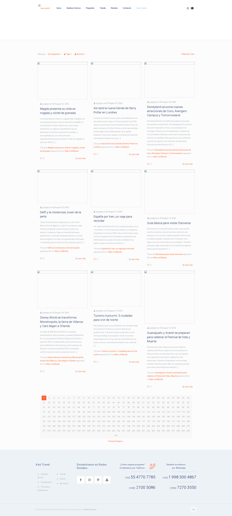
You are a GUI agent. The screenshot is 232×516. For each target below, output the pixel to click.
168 (128, 421)
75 (114, 407)
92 (49, 412)
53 (153, 402)
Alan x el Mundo (71, 151)
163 (103, 421)
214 (59, 431)
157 (73, 421)
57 (173, 402)
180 (188, 421)
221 (93, 431)
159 (83, 421)
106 (118, 412)
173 (153, 421)
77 (123, 407)
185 (64, 426)
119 (183, 412)
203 (153, 426)
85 (163, 407)
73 (104, 407)
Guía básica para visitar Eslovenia (169, 223)
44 (109, 402)
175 (163, 421)
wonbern (46, 104)
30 (188, 398)
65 (64, 407)
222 (98, 431)
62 (49, 407)
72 (99, 407)
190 (88, 426)
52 (148, 402)
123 (54, 417)
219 (83, 431)
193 (103, 426)
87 (173, 407)
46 (118, 402)
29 (183, 398)
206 (168, 426)
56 (168, 402)
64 (59, 407)
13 (104, 398)
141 (143, 417)
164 (108, 421)
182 (49, 426)
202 (148, 426)
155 (64, 421)
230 (138, 431)
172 (148, 421)
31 (44, 402)
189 (83, 426)
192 (98, 426)
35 (64, 402)
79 (133, 407)
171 (143, 421)
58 (178, 402)
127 (73, 417)
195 (113, 426)
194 (108, 426)
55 (163, 402)
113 (153, 412)
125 (64, 417)
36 (69, 402)
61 (44, 407)
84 (158, 407)
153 (54, 421)
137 (123, 417)
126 (68, 417)
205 (163, 426)
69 (84, 407)
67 (74, 407)
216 (68, 431)
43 (104, 402)
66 (69, 407)
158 (78, 421)
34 (59, 402)
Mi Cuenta (64, 483)
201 (143, 426)
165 (113, 421)
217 (73, 431)
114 (158, 412)
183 (54, 426)
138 (128, 417)
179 (183, 421)
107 (123, 412)
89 (183, 407)
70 (89, 407)
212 (49, 431)
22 (148, 398)
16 (118, 398)
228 (128, 431)
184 (59, 426)
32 (49, 402)
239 (183, 431)
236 (168, 431)
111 (143, 412)
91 (44, 412)
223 (103, 431)
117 (173, 412)
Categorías (54, 54)
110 (138, 412)
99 (84, 412)
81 (143, 407)
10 (89, 398)
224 (108, 431)
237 (173, 431)
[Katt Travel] (44, 8)
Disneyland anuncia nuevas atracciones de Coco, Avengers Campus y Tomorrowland (167, 111)
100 (88, 412)
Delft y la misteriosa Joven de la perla (63, 248)
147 (173, 417)
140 (138, 417)
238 (178, 431)
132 (98, 417)
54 (158, 402)
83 (153, 407)
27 (173, 398)
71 (94, 407)
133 (103, 417)
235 (163, 431)
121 (44, 417)
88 (178, 407)
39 (84, 402)
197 (123, 426)
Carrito (63, 479)
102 (98, 412)
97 (74, 412)
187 (73, 426)
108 (128, 412)
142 (148, 417)
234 (158, 431)
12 (99, 398)
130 (88, 417)
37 (74, 402)
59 (183, 402)
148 (178, 417)
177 (173, 421)
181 (44, 426)
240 (188, 431)
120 (188, 412)
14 (109, 398)
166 (118, 421)
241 (116, 435)
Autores (80, 54)
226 (118, 431)
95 (64, 412)
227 (123, 431)
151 (44, 421)
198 (128, 426)
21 (143, 398)
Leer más (82, 158)
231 (143, 431)
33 (54, 402)
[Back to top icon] (193, 509)
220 (88, 431)
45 (114, 402)
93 (54, 412)
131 (93, 417)
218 (78, 431)
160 (88, 421)
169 (133, 421)
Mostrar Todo (188, 54)
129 (83, 417)
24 (158, 398)
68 (79, 407)
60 (188, 402)
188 (78, 426)
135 (113, 417)
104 (108, 412)
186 (68, 426)
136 (118, 417)
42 (99, 402)
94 (59, 412)
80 (138, 407)
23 (153, 398)
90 (188, 407)
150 (188, 417)
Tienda (63, 474)
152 (49, 421)
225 (113, 431)
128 (78, 417)
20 (138, 398)
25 (163, 398)
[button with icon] (81, 480)
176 (168, 421)
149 (183, 417)
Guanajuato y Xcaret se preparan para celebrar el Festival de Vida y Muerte (168, 337)
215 (64, 431)
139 (133, 417)
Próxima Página (115, 441)
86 (168, 407)
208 (178, 426)
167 (123, 421)
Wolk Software (90, 509)
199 (133, 426)
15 (114, 398)
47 (123, 402)
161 (93, 421)
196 (118, 426)
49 (133, 402)
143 (153, 417)
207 (173, 426)
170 (138, 421)
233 (153, 431)
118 (178, 412)
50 (138, 402)
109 (133, 412)
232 (148, 431)
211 (44, 431)
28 (178, 398)
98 (79, 412)
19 (133, 398)
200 (138, 426)
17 (123, 398)
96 (69, 412)
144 (158, 417)
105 (113, 412)
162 (98, 421)
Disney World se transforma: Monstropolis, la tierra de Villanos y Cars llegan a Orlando (61, 322)
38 (79, 402)
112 (148, 412)
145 (163, 417)
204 (158, 426)
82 (148, 407)
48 (128, 402)
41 (94, 402)
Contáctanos (46, 482)
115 (163, 412)
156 (68, 421)
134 (108, 417)
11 (94, 398)
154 (59, 421)
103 (103, 412)
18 (128, 398)
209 (183, 426)
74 (109, 407)
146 (168, 417)
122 (49, 417)
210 (188, 426)
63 (54, 407)
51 (143, 402)
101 (93, 412)
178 (178, 421)
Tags (68, 54)
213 (54, 431)
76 (118, 407)
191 (93, 426)
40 (89, 402)
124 (59, 417)
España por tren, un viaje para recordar (118, 249)
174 (158, 421)
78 (128, 407)
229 (133, 431)
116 (168, 412)
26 (168, 398)
